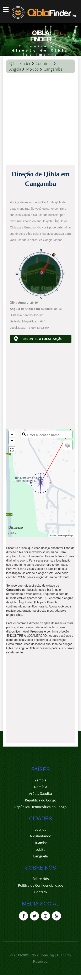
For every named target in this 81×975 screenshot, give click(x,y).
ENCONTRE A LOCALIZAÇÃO (43, 339)
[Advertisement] (40, 120)
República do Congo (40, 800)
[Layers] (67, 445)
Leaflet (52, 535)
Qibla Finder (20, 63)
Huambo (40, 843)
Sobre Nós (40, 878)
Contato (40, 892)
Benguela (40, 856)
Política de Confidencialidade (40, 885)
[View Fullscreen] (12, 450)
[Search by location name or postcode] (24, 434)
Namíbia (40, 787)
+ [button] (12, 434)
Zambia (40, 780)
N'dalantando (40, 836)
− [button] (12, 440)
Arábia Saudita (40, 793)
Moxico (32, 69)
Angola (15, 69)
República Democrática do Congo (40, 807)
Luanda (40, 829)
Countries (44, 63)
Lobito (40, 849)
